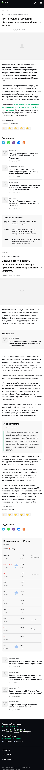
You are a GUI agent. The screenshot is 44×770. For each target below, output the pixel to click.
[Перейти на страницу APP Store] (18, 743)
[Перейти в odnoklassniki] (24, 143)
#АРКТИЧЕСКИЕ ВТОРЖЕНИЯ (9, 14)
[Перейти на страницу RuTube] (23, 731)
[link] (12, 151)
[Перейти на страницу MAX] (7, 731)
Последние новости (13, 217)
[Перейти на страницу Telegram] (27, 731)
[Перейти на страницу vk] (3, 731)
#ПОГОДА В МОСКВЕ (23, 14)
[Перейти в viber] (13, 143)
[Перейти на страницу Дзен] (19, 731)
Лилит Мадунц (10, 506)
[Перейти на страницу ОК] (11, 731)
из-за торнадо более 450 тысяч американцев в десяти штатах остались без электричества (20, 107)
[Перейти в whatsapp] (8, 143)
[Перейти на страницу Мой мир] (15, 731)
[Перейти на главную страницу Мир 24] (5, 3)
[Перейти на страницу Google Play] (7, 743)
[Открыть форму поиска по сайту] (35, 3)
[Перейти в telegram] (3, 143)
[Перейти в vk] (19, 143)
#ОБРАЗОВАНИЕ (16, 256)
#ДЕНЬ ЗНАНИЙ (6, 256)
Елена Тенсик (10, 120)
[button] (3, 142)
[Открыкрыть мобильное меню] (41, 3)
